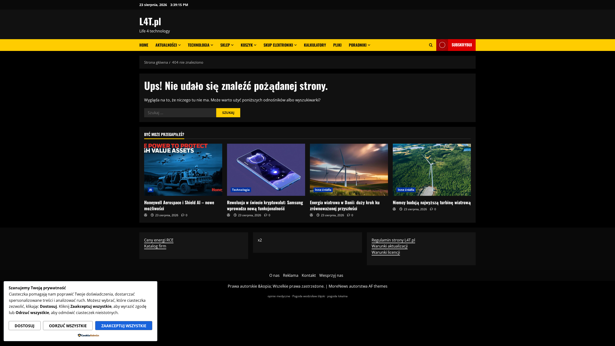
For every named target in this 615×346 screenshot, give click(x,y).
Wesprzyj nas (331, 275)
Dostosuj (24, 325)
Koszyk (247, 45)
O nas (274, 275)
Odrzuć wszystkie (68, 325)
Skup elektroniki (278, 45)
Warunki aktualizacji (390, 246)
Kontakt (309, 275)
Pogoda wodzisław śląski (308, 296)
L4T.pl (150, 21)
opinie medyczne (279, 296)
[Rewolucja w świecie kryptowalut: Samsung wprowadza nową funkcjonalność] (266, 170)
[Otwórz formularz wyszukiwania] (431, 45)
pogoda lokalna (337, 296)
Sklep (225, 45)
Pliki (337, 45)
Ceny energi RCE (158, 240)
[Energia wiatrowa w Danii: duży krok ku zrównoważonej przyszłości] (349, 170)
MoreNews (338, 286)
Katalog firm (155, 246)
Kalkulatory (315, 45)
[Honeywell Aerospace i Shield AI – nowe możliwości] (183, 170)
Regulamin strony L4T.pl (393, 240)
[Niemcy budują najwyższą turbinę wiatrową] (432, 170)
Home (143, 45)
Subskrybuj (462, 45)
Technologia (198, 45)
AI (150, 190)
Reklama (290, 275)
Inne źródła (323, 190)
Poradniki (358, 45)
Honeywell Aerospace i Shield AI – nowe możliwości (179, 205)
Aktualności (166, 45)
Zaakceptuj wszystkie (123, 325)
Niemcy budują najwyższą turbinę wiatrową (432, 202)
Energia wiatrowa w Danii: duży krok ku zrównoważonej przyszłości (345, 205)
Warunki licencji (386, 252)
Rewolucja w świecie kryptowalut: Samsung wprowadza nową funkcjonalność (265, 205)
